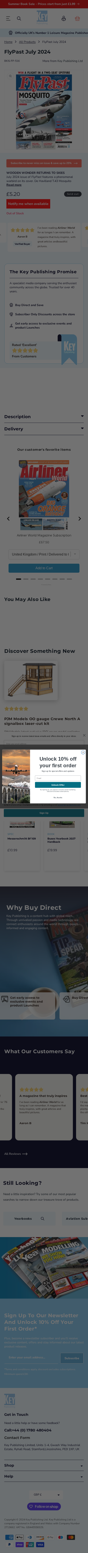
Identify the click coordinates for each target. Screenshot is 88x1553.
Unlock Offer (58, 785)
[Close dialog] (83, 752)
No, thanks (58, 798)
